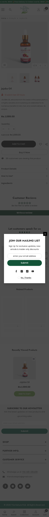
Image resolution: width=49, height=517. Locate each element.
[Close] (45, 234)
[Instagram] (22, 271)
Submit (24, 262)
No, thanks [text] (26, 277)
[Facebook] (16, 271)
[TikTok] (27, 271)
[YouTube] (33, 271)
